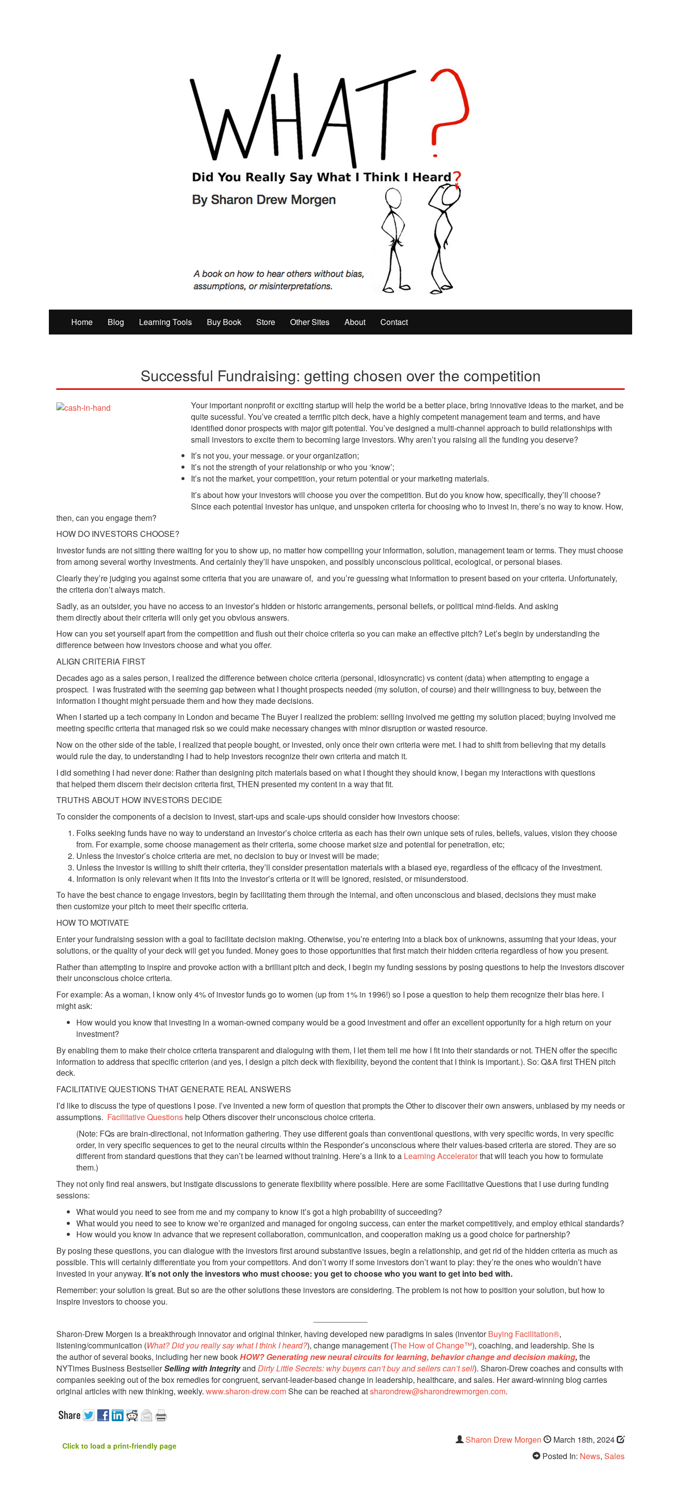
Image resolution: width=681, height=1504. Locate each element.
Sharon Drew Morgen (503, 1439)
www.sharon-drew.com (246, 1391)
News (590, 1456)
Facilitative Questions (145, 1117)
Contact (394, 322)
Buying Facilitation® (522, 1333)
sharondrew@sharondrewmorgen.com (438, 1391)
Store (265, 322)
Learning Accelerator (441, 1156)
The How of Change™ (432, 1345)
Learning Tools (165, 322)
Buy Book (224, 322)
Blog (116, 322)
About (354, 322)
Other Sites (310, 322)
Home (82, 322)
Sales (614, 1456)
